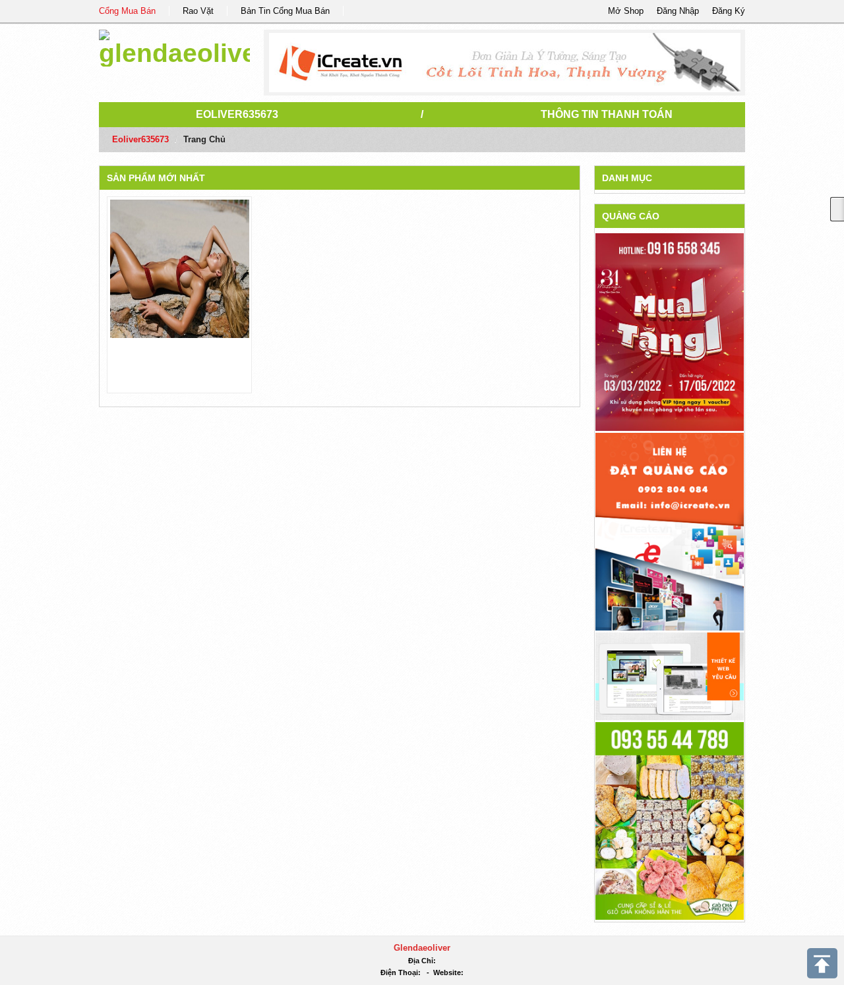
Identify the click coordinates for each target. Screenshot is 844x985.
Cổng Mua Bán (127, 11)
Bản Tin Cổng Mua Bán (285, 11)
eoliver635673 (237, 114)
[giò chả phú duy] (669, 820)
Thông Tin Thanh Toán (607, 114)
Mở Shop (626, 11)
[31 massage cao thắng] (669, 332)
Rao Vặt (198, 11)
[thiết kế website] (504, 62)
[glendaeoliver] (174, 46)
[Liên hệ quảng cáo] (669, 531)
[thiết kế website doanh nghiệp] (669, 676)
